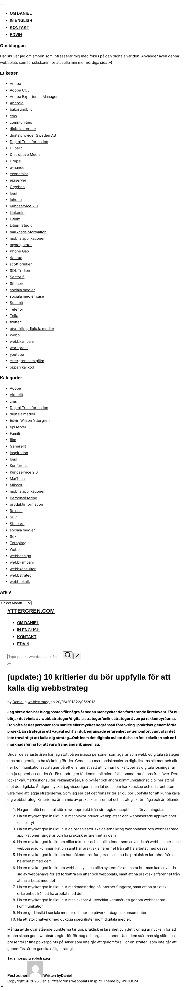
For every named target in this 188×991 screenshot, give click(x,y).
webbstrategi (21, 575)
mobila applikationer (27, 238)
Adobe (15, 83)
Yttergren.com (31, 611)
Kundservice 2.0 (24, 206)
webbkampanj (22, 341)
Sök (13, 536)
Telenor (16, 309)
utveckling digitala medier (32, 328)
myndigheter (21, 244)
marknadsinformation (28, 232)
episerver (18, 180)
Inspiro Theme (102, 981)
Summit (16, 302)
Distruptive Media (25, 154)
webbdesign (20, 556)
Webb (15, 335)
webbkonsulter (23, 569)
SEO (13, 517)
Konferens (19, 465)
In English (21, 20)
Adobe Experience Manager (34, 96)
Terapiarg (18, 543)
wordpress (19, 347)
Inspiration (19, 452)
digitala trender (23, 128)
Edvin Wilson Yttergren (30, 420)
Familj (15, 433)
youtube (17, 354)
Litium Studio (21, 225)
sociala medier (22, 290)
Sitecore (17, 283)
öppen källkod (22, 367)
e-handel (17, 167)
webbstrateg (39, 958)
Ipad (13, 193)
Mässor (16, 485)
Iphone (16, 199)
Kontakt (19, 28)
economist (19, 174)
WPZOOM (129, 981)
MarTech (17, 478)
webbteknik (20, 581)
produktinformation (26, 504)
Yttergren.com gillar (27, 360)
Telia (14, 315)
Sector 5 (17, 277)
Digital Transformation (29, 141)
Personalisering (23, 498)
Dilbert (16, 148)
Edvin (16, 35)
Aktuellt (16, 394)
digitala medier (22, 414)
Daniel (18, 702)
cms (13, 116)
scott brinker (21, 264)
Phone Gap (19, 251)
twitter (15, 322)
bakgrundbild (21, 109)
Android (17, 103)
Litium (15, 219)
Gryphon (17, 187)
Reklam (16, 510)
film (13, 439)
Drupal (15, 161)
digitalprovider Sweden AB (33, 135)
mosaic (21, 958)
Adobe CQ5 (20, 90)
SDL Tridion (20, 270)
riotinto (16, 257)
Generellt (18, 446)
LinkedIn (17, 212)
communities (21, 122)
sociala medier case (27, 296)
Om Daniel (21, 13)
